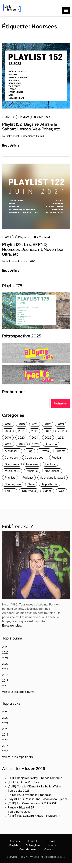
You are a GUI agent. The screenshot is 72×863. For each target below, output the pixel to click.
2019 (8, 437)
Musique (32, 471)
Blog (30, 451)
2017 (48, 431)
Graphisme (12, 464)
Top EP (10, 491)
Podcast (27, 477)
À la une (51, 444)
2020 (21, 437)
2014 (8, 431)
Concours (11, 457)
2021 (8, 237)
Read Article (10, 145)
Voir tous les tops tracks (17, 757)
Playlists (23, 117)
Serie (31, 484)
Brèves (44, 451)
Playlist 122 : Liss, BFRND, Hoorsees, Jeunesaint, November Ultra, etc (33, 249)
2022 (48, 437)
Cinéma (61, 451)
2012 (48, 424)
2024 (8, 444)
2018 (61, 431)
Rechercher (13, 392)
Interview (32, 464)
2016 (34, 431)
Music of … (12, 471)
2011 (35, 424)
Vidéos (47, 491)
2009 (8, 424)
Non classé (52, 471)
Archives (15, 841)
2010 (22, 424)
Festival (57, 457)
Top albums (49, 484)
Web (61, 491)
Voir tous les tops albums (18, 691)
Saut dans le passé (52, 477)
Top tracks (28, 491)
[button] (66, 10)
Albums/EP (12, 451)
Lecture (50, 464)
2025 (22, 444)
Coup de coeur (35, 457)
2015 (21, 431)
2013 (61, 424)
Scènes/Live (13, 484)
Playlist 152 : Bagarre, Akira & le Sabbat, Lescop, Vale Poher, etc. (31, 126)
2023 (8, 117)
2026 (35, 444)
